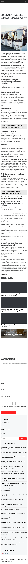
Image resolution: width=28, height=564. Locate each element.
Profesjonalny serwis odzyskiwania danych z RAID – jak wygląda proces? (12, 528)
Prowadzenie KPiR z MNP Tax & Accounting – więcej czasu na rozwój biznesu (14, 533)
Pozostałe (4, 274)
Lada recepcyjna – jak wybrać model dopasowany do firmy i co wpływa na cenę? (13, 523)
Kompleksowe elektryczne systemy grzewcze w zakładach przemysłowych (13, 517)
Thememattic (8, 561)
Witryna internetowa (5, 396)
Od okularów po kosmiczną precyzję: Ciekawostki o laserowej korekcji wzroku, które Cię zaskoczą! (14, 538)
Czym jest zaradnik (5, 422)
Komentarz (3, 368)
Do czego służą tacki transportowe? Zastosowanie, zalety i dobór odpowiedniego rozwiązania (13, 448)
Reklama (3, 433)
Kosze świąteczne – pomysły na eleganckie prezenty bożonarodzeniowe (13, 294)
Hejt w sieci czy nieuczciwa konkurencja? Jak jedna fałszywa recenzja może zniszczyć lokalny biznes (13, 543)
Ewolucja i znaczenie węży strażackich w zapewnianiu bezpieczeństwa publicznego (12, 310)
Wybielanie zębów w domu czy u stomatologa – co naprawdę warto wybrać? (14, 494)
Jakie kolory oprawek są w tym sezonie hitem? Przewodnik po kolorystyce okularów (14, 489)
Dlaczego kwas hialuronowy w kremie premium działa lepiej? (13, 513)
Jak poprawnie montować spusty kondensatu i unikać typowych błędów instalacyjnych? (12, 467)
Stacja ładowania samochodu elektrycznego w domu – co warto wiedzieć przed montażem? (13, 462)
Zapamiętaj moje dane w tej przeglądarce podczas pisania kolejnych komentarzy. (13, 407)
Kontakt (2, 426)
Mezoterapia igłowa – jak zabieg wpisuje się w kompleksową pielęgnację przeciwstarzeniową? (13, 484)
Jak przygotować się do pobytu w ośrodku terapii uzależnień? (14, 452)
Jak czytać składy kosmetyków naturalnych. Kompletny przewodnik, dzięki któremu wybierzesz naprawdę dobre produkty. (12, 473)
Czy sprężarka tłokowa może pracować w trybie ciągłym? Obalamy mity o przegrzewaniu (13, 479)
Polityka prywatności (5, 429)
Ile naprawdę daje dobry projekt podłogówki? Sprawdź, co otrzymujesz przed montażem (13, 457)
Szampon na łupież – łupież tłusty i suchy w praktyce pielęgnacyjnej (12, 505)
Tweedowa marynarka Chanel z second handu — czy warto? (13, 325)
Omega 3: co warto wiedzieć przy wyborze (10, 509)
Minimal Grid (16, 559)
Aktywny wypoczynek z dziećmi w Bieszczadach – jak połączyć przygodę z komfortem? (12, 500)
